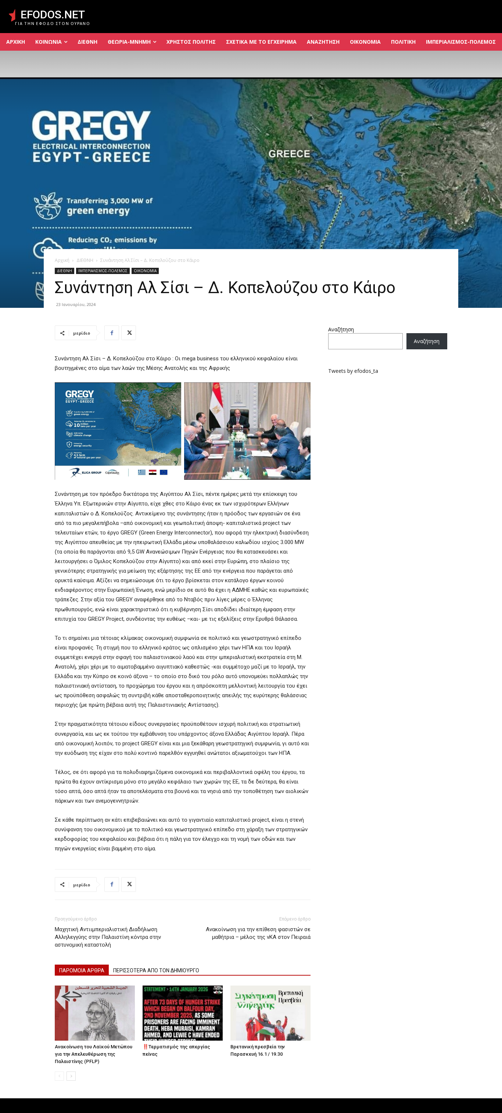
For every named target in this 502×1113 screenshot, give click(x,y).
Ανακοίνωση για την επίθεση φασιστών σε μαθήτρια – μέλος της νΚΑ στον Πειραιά (258, 933)
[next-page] (71, 1076)
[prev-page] (59, 1076)
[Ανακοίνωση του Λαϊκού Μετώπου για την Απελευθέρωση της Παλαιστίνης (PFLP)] (95, 1013)
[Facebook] (111, 332)
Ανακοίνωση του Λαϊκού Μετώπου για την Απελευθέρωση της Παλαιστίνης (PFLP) (93, 1054)
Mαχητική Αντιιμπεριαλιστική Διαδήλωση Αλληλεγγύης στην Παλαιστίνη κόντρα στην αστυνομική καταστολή (108, 937)
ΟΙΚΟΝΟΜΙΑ (145, 270)
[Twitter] (128, 332)
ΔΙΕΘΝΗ (84, 260)
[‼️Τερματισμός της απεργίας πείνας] (183, 1013)
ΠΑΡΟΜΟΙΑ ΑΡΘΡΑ (81, 970)
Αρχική (62, 260)
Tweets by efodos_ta (353, 370)
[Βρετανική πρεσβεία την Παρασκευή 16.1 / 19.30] (270, 1013)
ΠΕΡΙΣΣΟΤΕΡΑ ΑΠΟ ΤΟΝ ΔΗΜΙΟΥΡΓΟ (156, 970)
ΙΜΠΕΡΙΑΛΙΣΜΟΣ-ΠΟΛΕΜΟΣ (103, 270)
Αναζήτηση (341, 329)
